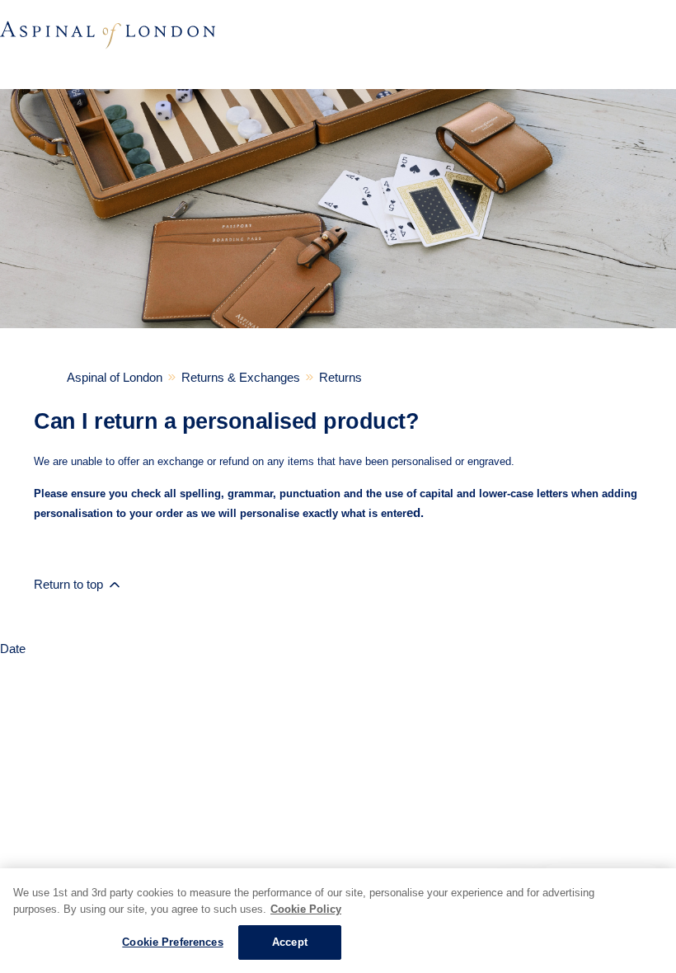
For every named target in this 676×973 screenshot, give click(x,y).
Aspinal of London (114, 377)
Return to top (70, 584)
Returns (340, 377)
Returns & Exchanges (240, 377)
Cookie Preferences (172, 942)
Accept (289, 942)
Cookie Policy (305, 909)
